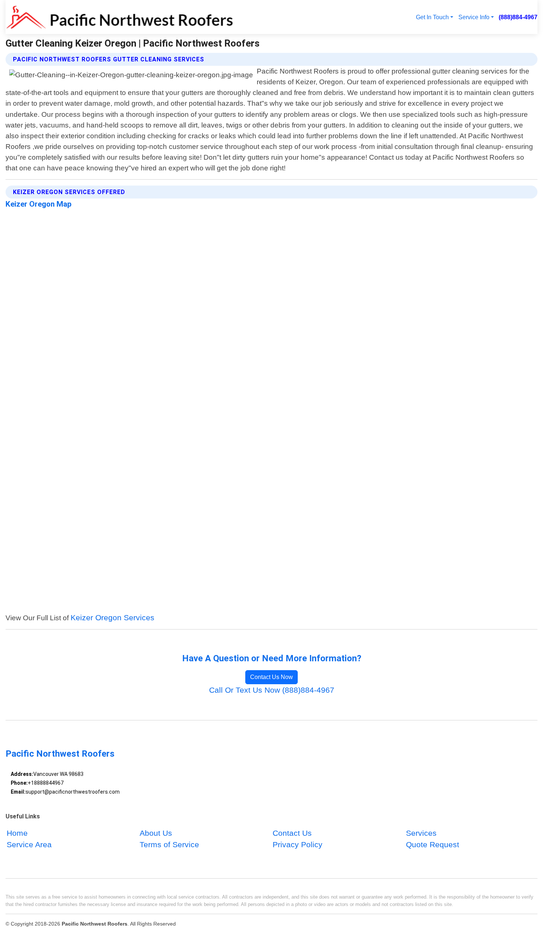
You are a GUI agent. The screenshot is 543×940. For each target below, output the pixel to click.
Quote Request (432, 844)
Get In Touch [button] (432, 17)
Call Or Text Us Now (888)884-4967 (271, 690)
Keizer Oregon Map (39, 204)
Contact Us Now (271, 677)
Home (17, 833)
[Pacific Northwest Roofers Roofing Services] (119, 17)
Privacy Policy (297, 844)
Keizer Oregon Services (112, 617)
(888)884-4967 (518, 17)
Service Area (29, 844)
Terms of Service (169, 844)
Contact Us (292, 833)
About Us (156, 833)
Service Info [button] (473, 17)
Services (421, 833)
